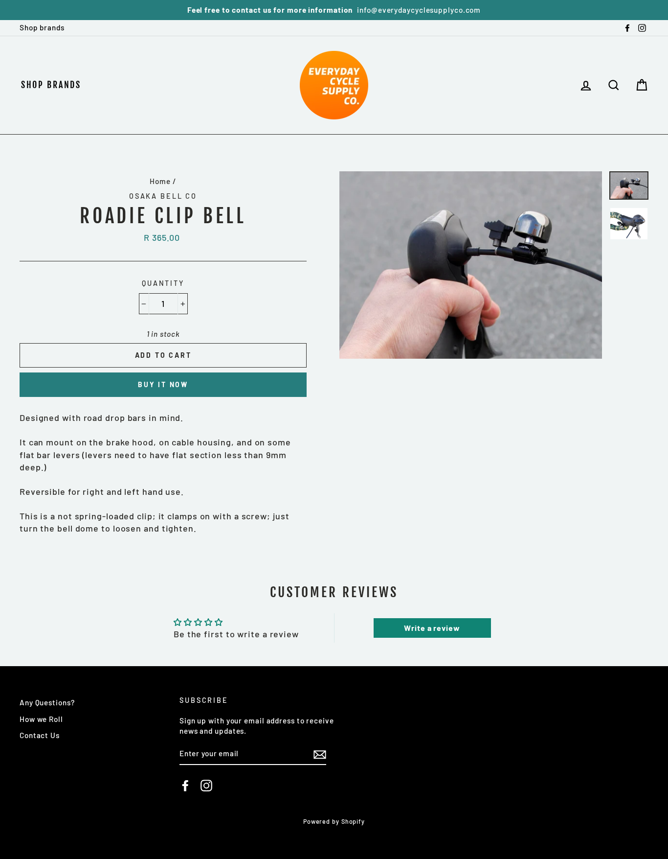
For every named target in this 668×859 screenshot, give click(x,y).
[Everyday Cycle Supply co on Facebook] (185, 785)
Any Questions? (47, 702)
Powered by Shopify (334, 821)
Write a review (432, 627)
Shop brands (42, 27)
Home (160, 181)
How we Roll (41, 719)
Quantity (163, 283)
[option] (334, 10)
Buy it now (163, 384)
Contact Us (40, 735)
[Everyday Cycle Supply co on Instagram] (206, 785)
